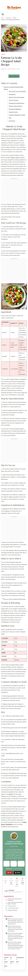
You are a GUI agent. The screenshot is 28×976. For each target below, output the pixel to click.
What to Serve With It (15, 106)
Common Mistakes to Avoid (17, 115)
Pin (10, 872)
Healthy (3, 54)
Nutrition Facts (13, 112)
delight (10, 794)
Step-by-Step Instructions (16, 97)
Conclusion (12, 121)
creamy (17, 157)
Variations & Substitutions (16, 103)
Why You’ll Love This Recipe (17, 91)
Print (18, 872)
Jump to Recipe (14, 76)
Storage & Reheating (15, 109)
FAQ (10, 118)
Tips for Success (13, 100)
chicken (12, 157)
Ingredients (12, 94)
